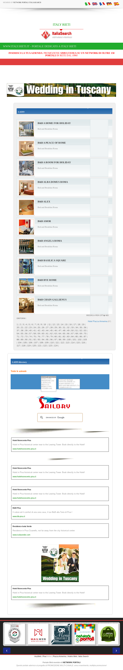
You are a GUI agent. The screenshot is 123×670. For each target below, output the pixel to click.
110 (52, 342)
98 (60, 339)
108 (41, 342)
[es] (116, 4)
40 (30, 330)
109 (46, 342)
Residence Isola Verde (22, 526)
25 (39, 327)
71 (18, 336)
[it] (88, 4)
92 (34, 339)
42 (39, 330)
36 (85, 327)
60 (43, 333)
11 (49, 324)
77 (43, 336)
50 (72, 330)
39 (26, 330)
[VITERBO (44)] (48, 389)
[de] (109, 4)
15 (66, 324)
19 (83, 324)
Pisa (44, 656)
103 (85, 339)
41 (34, 330)
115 (78, 342)
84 (72, 336)
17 (75, 324)
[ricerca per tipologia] (69, 380)
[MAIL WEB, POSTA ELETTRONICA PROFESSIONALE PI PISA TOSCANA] (38, 634)
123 (50, 345)
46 (55, 330)
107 (36, 342)
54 (18, 333)
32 (68, 327)
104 (19, 342)
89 (22, 339)
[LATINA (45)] (48, 383)
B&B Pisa (17, 508)
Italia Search (83, 656)
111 (57, 342)
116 (83, 342)
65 (64, 333)
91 (30, 339)
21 (22, 327)
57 (30, 333)
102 (79, 339)
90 (26, 339)
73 (26, 336)
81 (60, 336)
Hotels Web (72, 656)
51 (76, 330)
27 (47, 327)
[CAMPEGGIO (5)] (69, 388)
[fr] (102, 4)
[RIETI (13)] (48, 385)
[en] (95, 4)
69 (81, 333)
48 (64, 330)
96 (51, 339)
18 (79, 324)
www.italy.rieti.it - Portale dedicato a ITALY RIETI (39, 46)
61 (47, 333)
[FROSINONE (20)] (48, 381)
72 (22, 336)
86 (81, 336)
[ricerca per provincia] (48, 377)
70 (85, 333)
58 (34, 333)
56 (26, 333)
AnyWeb (37, 656)
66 (68, 333)
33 (72, 327)
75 (34, 336)
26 (43, 327)
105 (25, 342)
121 (39, 345)
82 (64, 336)
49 (68, 330)
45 (51, 330)
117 (18, 345)
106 (30, 342)
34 (76, 327)
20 (18, 327)
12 (53, 324)
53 (85, 330)
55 (22, 333)
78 (47, 336)
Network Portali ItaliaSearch (27, 2)
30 (60, 327)
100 (69, 339)
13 (58, 324)
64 (60, 333)
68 (76, 333)
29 (55, 327)
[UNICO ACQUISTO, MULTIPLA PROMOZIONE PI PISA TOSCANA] (85, 634)
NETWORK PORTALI (71, 662)
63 (55, 333)
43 (43, 330)
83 (68, 336)
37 (18, 330)
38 (22, 330)
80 (55, 336)
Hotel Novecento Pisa (22, 440)
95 (47, 339)
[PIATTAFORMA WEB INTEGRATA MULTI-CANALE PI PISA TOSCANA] (15, 634)
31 (64, 327)
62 (51, 333)
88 (18, 339)
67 (72, 333)
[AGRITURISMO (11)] (69, 384)
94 (43, 339)
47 (60, 330)
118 (23, 345)
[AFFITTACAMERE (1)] (69, 382)
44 (47, 330)
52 (81, 330)
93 (39, 339)
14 (62, 324)
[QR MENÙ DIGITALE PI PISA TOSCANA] (61, 634)
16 (70, 324)
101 (74, 339)
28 (51, 327)
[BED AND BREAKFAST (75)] (69, 386)
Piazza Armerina (59, 656)
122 (45, 345)
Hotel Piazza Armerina (97, 321)
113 (67, 342)
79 (51, 336)
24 (34, 327)
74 (30, 336)
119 (29, 345)
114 (73, 342)
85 (76, 336)
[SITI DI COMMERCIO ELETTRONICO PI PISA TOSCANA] (108, 634)
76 (39, 336)
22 (26, 327)
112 (62, 342)
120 (34, 345)
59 (39, 333)
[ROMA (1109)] (48, 379)
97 (55, 339)
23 (30, 327)
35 (81, 327)
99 (64, 339)
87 (85, 336)
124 (56, 345)
